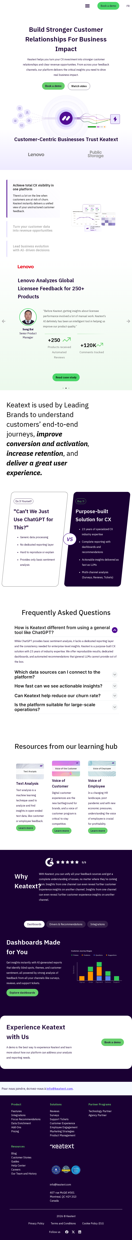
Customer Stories (21, 1157)
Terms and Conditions (63, 1223)
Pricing (15, 1131)
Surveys (54, 1115)
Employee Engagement (63, 1127)
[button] (87, 5)
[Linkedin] (79, 1232)
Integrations (18, 1115)
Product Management (62, 1135)
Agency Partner (98, 1115)
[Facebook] (67, 1232)
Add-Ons (16, 1127)
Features (16, 1111)
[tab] (33, 199)
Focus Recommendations (26, 1119)
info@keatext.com (60, 1089)
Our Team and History (24, 1173)
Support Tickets (59, 1119)
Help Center (18, 1165)
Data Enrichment (21, 1123)
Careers (15, 1169)
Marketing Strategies (62, 1131)
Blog (14, 1153)
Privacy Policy (36, 1223)
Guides (15, 1161)
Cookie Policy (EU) (93, 1223)
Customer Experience (62, 1123)
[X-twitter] (73, 1232)
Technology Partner (100, 1111)
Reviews (54, 1111)
